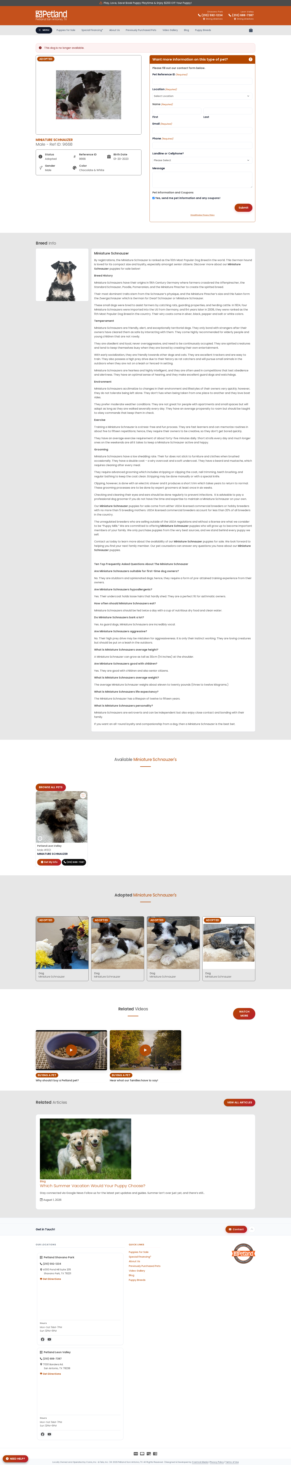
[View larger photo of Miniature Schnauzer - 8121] (83, 796)
